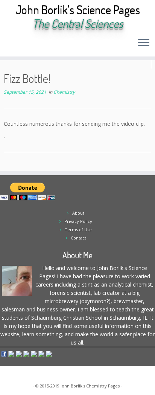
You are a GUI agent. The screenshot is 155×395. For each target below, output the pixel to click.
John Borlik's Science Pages (77, 9)
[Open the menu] (143, 43)
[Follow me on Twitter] (21, 45)
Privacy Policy (78, 221)
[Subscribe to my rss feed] (8, 45)
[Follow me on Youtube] (40, 45)
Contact (78, 238)
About (78, 213)
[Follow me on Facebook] (27, 45)
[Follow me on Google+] (33, 45)
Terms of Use (78, 229)
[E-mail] (14, 45)
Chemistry (64, 92)
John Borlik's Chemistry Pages (90, 386)
